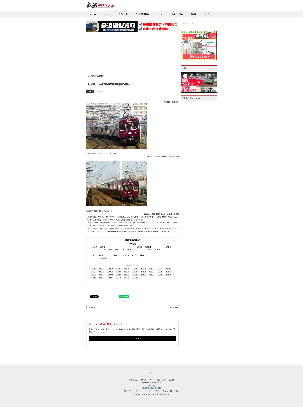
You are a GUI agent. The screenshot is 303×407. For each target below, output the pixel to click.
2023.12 (110, 277)
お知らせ (207, 14)
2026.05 (118, 268)
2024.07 (135, 274)
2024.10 (110, 274)
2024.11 (101, 274)
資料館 (193, 14)
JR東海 (139, 247)
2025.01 (168, 271)
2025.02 (160, 271)
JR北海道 (94, 247)
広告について (161, 380)
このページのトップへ (151, 373)
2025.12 (160, 268)
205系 (110, 250)
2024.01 (101, 277)
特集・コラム (177, 14)
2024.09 (118, 274)
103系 (149, 250)
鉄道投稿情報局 (142, 14)
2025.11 (168, 268)
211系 (123, 250)
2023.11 (118, 277)
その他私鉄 (125, 255)
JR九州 (93, 255)
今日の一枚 (123, 14)
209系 (116, 250)
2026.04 (126, 268)
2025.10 (93, 271)
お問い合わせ (133, 380)
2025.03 (151, 271)
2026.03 (135, 268)
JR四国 (168, 247)
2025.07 (118, 271)
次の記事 (173, 307)
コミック (160, 14)
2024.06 (143, 274)
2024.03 (168, 274)
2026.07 (101, 268)
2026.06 (110, 268)
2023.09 (135, 277)
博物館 (142, 255)
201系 (104, 250)
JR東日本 (103, 247)
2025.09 (101, 271)
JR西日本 (148, 247)
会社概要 (171, 380)
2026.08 (93, 268)
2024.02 (93, 277)
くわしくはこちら (132, 338)
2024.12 (93, 274)
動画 (184, 68)
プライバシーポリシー (147, 380)
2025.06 (126, 271)
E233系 (129, 250)
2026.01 (151, 268)
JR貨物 (100, 255)
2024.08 (126, 274)
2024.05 (151, 274)
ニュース (107, 14)
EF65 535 (104, 258)
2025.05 (135, 271)
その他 (134, 255)
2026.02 (143, 268)
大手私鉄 (90, 91)
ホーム (93, 14)
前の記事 (92, 307)
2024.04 (160, 274)
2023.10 (126, 277)
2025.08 (110, 271)
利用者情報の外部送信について (151, 382)
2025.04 (143, 271)
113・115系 (157, 250)
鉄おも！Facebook (191, 98)
